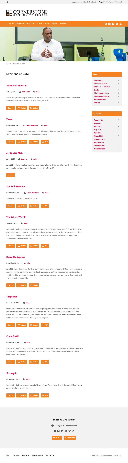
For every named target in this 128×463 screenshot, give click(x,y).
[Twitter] (62, 431)
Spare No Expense (15, 256)
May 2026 (97, 130)
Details (10, 108)
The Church (98, 80)
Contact (63, 24)
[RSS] (121, 24)
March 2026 (98, 136)
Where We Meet (37, 455)
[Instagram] (113, 24)
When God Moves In (16, 85)
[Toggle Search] (7, 2)
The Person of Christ (102, 96)
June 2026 (97, 126)
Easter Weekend (100, 99)
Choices (97, 103)
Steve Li (24, 159)
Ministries (25, 455)
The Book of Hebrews (102, 87)
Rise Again (11, 373)
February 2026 (99, 139)
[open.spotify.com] (117, 24)
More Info (56, 438)
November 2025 (100, 149)
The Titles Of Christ (101, 93)
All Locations (70, 438)
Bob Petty (26, 92)
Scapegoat (11, 296)
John (23, 63)
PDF (46, 141)
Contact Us (50, 455)
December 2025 (100, 145)
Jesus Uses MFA (14, 152)
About (8, 455)
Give (47, 24)
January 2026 (99, 142)
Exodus (96, 90)
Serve (39, 24)
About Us (10, 24)
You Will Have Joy (15, 186)
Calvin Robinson (32, 125)
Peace (9, 119)
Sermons (16, 63)
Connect (30, 24)
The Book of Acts (100, 83)
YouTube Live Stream (64, 419)
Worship (20, 24)
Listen (35, 108)
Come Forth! (12, 336)
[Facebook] (109, 24)
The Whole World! (16, 217)
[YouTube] (106, 24)
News (54, 24)
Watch (23, 108)
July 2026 (97, 123)
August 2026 (98, 120)
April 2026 (97, 133)
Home (8, 63)
